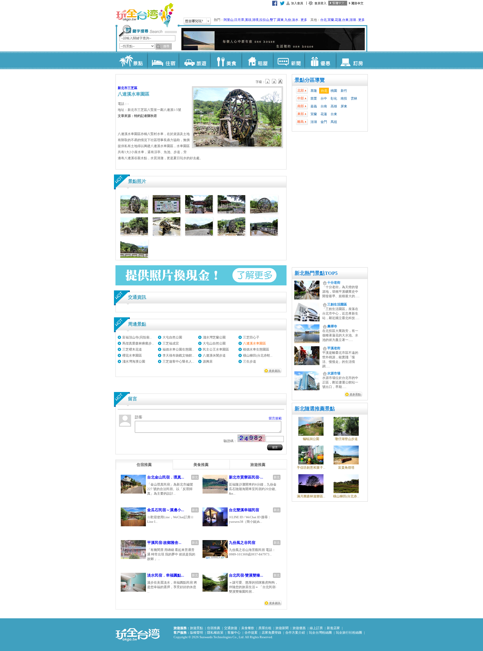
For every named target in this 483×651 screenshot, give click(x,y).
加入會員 (297, 3)
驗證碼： (230, 441)
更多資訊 (274, 370)
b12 (267, 81)
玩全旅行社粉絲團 (349, 632)
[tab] (144, 465)
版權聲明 (196, 632)
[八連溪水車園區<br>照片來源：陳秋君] (134, 212)
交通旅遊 (230, 628)
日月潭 (239, 20)
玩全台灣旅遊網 (145, 15)
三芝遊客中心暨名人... (178, 361)
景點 (131, 60)
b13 (274, 81)
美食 (226, 60)
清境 (255, 20)
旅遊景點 (196, 628)
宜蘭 (331, 20)
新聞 (288, 60)
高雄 (334, 106)
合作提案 (251, 632)
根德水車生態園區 (256, 349)
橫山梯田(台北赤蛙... (257, 355)
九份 (288, 20)
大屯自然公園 (172, 337)
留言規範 (275, 418)
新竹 (344, 91)
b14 (280, 81)
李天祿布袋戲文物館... (178, 355)
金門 (323, 122)
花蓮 (338, 20)
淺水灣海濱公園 (133, 361)
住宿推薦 (213, 628)
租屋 (257, 60)
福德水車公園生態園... (178, 349)
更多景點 (355, 394)
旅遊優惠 (299, 628)
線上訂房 (316, 628)
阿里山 (228, 20)
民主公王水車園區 (216, 349)
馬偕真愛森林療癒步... (138, 343)
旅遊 (194, 60)
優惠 (320, 60)
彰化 (334, 98)
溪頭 (248, 20)
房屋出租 (264, 628)
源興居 (208, 361)
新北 (195, 477)
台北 (323, 20)
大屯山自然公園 (214, 343)
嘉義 (313, 106)
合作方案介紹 (295, 632)
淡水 (295, 20)
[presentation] (144, 465)
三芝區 (132, 88)
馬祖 (334, 122)
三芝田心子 (251, 337)
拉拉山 (264, 20)
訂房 (351, 60)
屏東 (344, 106)
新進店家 (333, 628)
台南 (323, 106)
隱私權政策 (215, 632)
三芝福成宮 (171, 343)
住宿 (163, 60)
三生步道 (249, 361)
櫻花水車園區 (132, 355)
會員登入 (320, 3)
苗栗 (313, 98)
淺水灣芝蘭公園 (214, 337)
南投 (344, 98)
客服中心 (233, 632)
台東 (345, 20)
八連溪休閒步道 (214, 355)
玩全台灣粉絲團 (320, 632)
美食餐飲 (247, 628)
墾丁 (273, 20)
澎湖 (352, 20)
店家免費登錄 (271, 632)
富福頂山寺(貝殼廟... (137, 337)
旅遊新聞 (282, 628)
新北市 (123, 88)
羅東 (280, 20)
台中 (323, 98)
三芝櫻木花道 (132, 349)
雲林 (354, 98)
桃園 (334, 91)
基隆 (313, 91)
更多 (304, 20)
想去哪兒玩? (194, 21)
